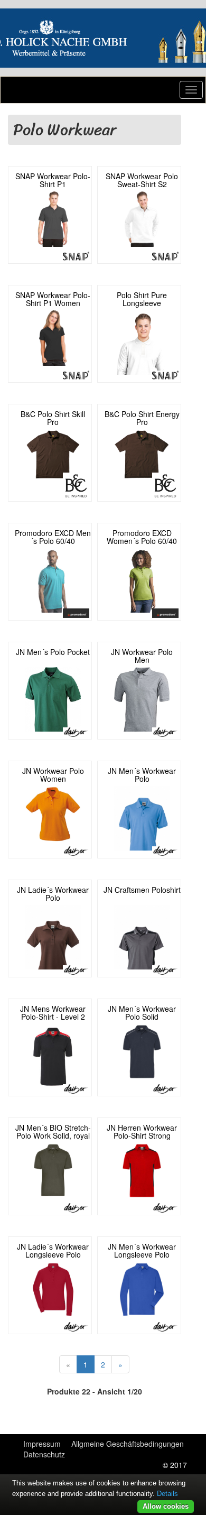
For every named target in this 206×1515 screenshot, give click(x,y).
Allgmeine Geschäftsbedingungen (127, 1443)
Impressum (42, 1443)
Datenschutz (44, 1454)
